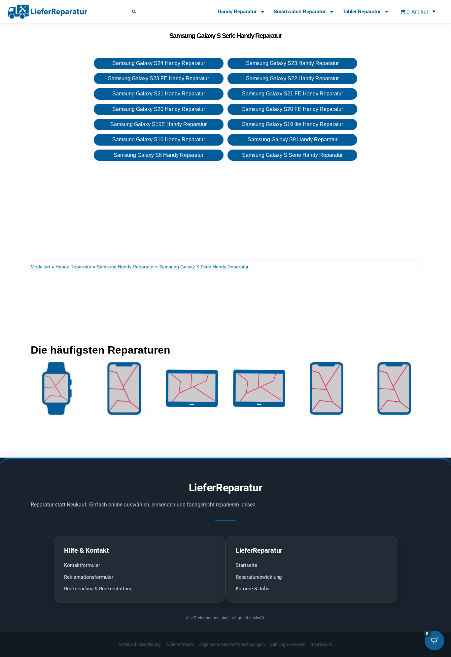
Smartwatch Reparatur (300, 11)
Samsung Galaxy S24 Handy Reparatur (158, 63)
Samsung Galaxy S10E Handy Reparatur (158, 124)
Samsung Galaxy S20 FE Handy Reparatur (292, 109)
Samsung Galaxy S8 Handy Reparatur (158, 155)
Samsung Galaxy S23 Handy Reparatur (292, 63)
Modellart (40, 266)
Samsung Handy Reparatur (125, 266)
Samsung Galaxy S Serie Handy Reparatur (292, 155)
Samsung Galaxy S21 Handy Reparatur (158, 93)
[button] (134, 11)
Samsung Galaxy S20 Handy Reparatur (158, 109)
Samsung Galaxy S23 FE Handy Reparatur (158, 78)
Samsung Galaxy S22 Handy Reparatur (292, 78)
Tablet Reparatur (362, 11)
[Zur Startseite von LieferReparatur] (62, 11)
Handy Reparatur (237, 11)
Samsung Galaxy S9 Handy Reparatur (292, 139)
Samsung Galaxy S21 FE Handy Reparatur (292, 93)
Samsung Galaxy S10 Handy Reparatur (158, 139)
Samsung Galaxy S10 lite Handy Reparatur (292, 124)
